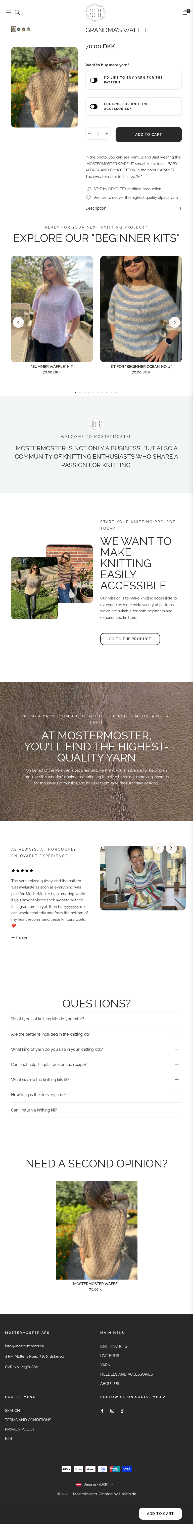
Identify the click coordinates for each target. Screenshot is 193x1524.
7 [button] (102, 392)
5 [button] (93, 392)
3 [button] (84, 392)
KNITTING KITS (113, 1346)
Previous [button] (18, 322)
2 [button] (80, 392)
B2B (8, 1438)
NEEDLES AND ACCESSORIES (126, 1374)
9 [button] (111, 392)
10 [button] (116, 392)
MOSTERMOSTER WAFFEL (96, 1284)
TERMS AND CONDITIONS (28, 1420)
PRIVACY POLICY (20, 1429)
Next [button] (174, 322)
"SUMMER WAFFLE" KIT (52, 366)
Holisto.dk (127, 1494)
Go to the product (130, 639)
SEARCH (12, 1410)
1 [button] (75, 392)
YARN (105, 1365)
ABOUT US (109, 1383)
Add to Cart (160, 1514)
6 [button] (98, 392)
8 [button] (107, 392)
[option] (44, 87)
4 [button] (89, 392)
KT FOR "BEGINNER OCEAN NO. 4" (141, 366)
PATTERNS (109, 1355)
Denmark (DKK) (95, 1484)
